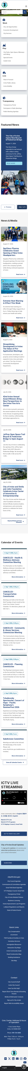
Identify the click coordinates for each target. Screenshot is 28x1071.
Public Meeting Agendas (10, 111)
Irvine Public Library (9, 83)
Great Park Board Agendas (14, 887)
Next (20, 207)
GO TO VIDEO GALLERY (12, 834)
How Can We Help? (14, 988)
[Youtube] (25, 1063)
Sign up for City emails (14, 1000)
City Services (7, 33)
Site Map (14, 960)
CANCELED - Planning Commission (12, 665)
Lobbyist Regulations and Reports (14, 907)
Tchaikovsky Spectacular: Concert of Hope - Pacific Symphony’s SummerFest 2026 (13, 702)
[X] (9, 1059)
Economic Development (10, 30)
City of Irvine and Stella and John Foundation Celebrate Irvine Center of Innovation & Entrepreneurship (13, 491)
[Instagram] (21, 1059)
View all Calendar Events (14, 762)
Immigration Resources (14, 944)
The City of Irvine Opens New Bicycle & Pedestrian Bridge (14, 138)
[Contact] (17, 1059)
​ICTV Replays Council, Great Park (11, 824)
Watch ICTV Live (6, 820)
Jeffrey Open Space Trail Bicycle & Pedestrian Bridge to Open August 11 (14, 437)
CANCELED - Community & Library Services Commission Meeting (14, 630)
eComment (14, 935)
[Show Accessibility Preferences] (23, 1066)
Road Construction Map (14, 954)
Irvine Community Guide (14, 951)
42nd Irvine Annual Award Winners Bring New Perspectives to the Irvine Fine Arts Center (12, 401)
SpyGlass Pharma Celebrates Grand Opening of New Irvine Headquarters (13, 251)
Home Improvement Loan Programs (14, 904)
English (19, 813)
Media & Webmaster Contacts (14, 997)
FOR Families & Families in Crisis (14, 938)
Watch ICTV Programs (8, 822)
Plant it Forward (8, 79)
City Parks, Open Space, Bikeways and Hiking (13, 53)
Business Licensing (14, 900)
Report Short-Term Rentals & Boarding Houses (14, 992)
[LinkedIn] (13, 1059)
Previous (8, 207)
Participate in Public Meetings (12, 108)
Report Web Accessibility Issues (14, 1003)
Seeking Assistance (14, 957)
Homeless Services (14, 941)
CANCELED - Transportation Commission (9, 594)
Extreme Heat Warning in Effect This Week (13, 302)
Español (15, 816)
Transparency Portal (9, 105)
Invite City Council (14, 985)
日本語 (5, 816)
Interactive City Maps (14, 947)
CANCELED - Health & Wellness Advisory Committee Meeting (12, 560)
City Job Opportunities (10, 27)
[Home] (4, 4)
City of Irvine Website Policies (14, 897)
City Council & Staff (14, 982)
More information (17, 577)
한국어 (10, 816)
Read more (11, 163)
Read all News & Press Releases (15, 521)
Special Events (7, 57)
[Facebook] (25, 1059)
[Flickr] (5, 1059)
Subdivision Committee (13, 739)
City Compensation (14, 931)
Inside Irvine (7, 61)
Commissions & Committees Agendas (14, 884)
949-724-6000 (16, 1033)
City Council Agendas (14, 881)
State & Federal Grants (14, 910)
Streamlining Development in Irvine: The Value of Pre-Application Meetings (13, 347)
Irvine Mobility (7, 86)
